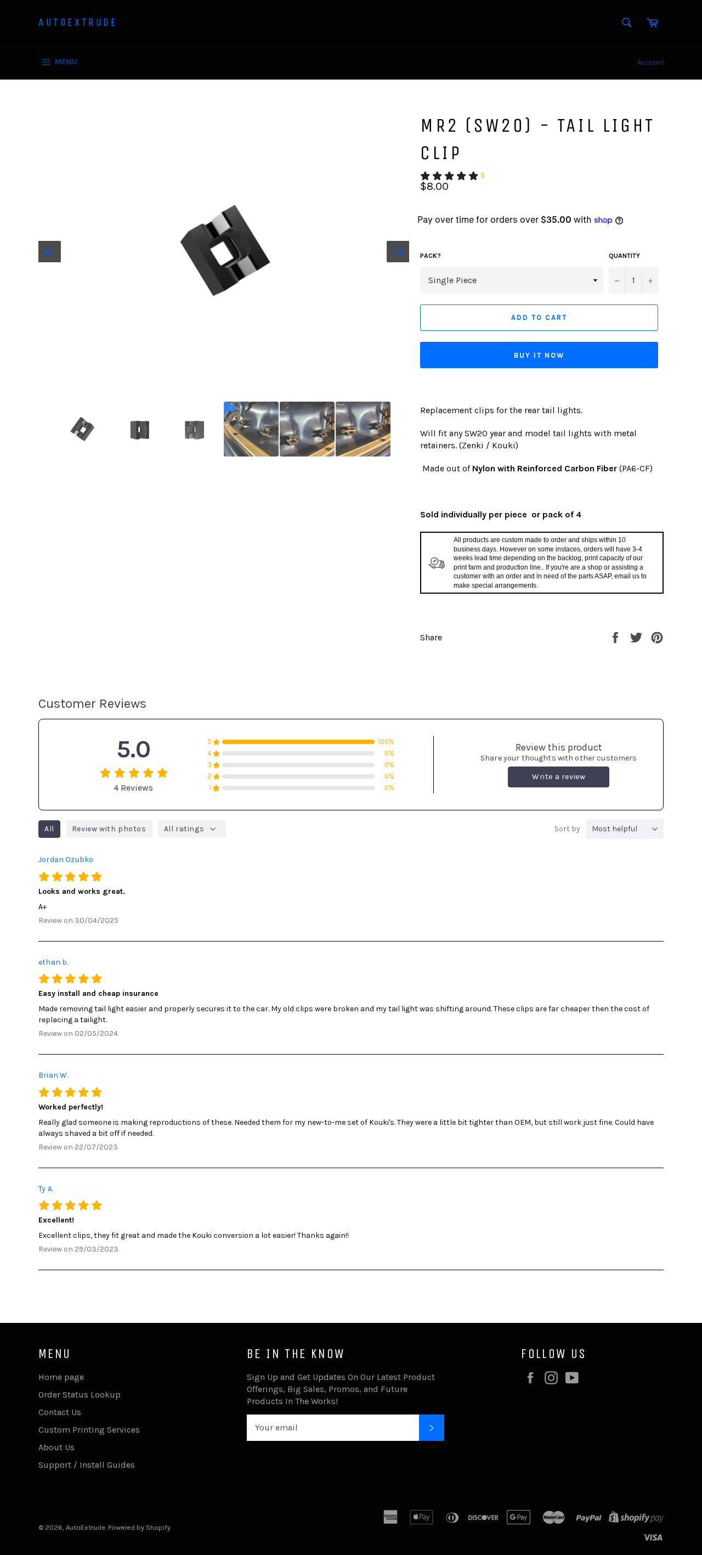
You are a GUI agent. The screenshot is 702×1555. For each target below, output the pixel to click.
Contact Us (59, 1412)
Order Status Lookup (79, 1394)
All (49, 828)
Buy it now (539, 355)
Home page (61, 1377)
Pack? (430, 256)
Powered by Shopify (139, 1527)
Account (650, 62)
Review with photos (109, 828)
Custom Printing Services (89, 1429)
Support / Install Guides (86, 1465)
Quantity (624, 256)
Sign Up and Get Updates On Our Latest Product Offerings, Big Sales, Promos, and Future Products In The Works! (341, 1389)
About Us (56, 1447)
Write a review (558, 776)
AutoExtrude (78, 22)
